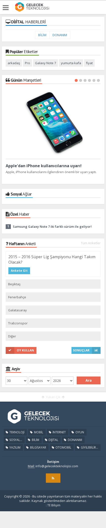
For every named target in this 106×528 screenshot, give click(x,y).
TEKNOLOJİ (16, 432)
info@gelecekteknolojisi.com (56, 466)
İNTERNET (59, 432)
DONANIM (60, 35)
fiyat (89, 63)
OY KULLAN (25, 350)
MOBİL (38, 432)
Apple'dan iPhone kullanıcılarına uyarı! (44, 165)
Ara (89, 380)
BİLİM (42, 35)
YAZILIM (14, 447)
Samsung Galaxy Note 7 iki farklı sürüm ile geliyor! (52, 226)
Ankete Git (19, 271)
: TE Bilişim (53, 505)
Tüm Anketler (91, 243)
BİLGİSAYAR (37, 447)
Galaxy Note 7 (45, 63)
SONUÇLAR (81, 350)
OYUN (79, 432)
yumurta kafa (71, 63)
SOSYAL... (15, 440)
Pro (27, 63)
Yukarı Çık (53, 397)
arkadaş (14, 63)
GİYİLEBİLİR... (89, 447)
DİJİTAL (53, 440)
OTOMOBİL (63, 447)
